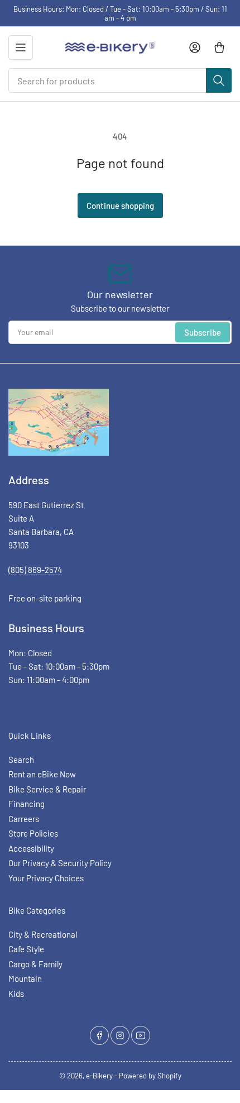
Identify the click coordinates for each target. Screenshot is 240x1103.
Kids (16, 994)
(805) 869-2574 (35, 570)
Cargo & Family (35, 964)
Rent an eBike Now (42, 774)
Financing (26, 804)
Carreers (23, 819)
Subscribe (202, 332)
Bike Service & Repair (47, 789)
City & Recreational (42, 934)
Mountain (25, 978)
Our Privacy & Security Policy (60, 863)
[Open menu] (20, 47)
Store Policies (33, 833)
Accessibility (31, 848)
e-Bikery (99, 1075)
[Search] (219, 80)
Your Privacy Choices (46, 878)
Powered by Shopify (150, 1075)
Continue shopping (120, 205)
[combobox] (120, 80)
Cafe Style (26, 949)
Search (21, 760)
